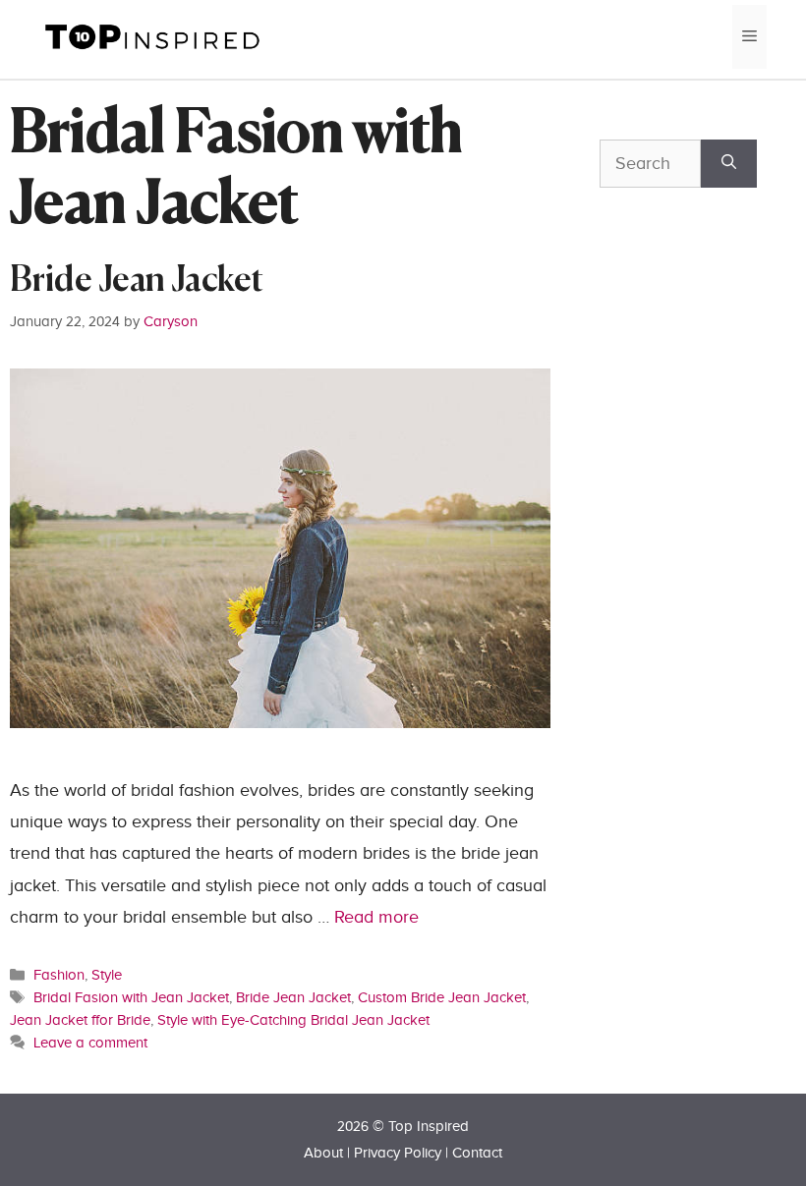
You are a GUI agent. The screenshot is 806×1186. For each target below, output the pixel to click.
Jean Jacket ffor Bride (80, 1020)
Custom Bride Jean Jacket (442, 997)
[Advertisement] (703, 444)
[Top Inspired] (152, 36)
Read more (376, 917)
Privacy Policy (397, 1153)
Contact (477, 1153)
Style (106, 975)
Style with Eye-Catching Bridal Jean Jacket (293, 1020)
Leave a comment (90, 1042)
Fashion (59, 975)
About (323, 1153)
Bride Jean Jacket (136, 281)
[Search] (729, 164)
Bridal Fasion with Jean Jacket (131, 997)
